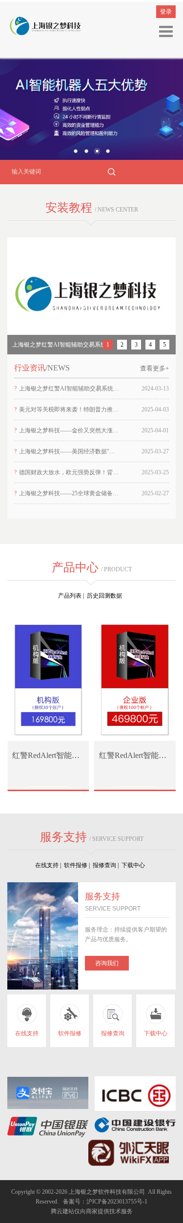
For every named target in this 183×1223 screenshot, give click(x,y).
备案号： (73, 1201)
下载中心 (135, 865)
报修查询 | (107, 865)
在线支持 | (49, 865)
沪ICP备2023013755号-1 (116, 1201)
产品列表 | (72, 595)
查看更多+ (154, 368)
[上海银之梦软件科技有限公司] (44, 25)
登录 (166, 11)
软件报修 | (78, 865)
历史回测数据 (106, 595)
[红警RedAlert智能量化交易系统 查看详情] (48, 677)
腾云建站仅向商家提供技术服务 (92, 1211)
